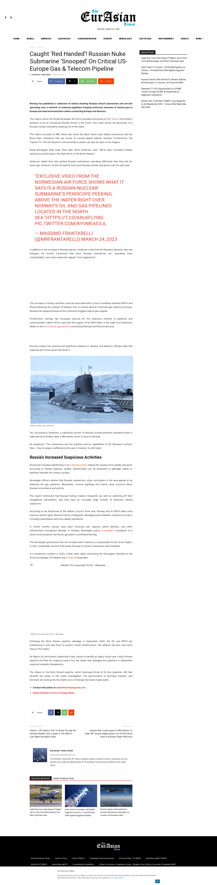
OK (157, 881)
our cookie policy (117, 878)
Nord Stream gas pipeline (57, 326)
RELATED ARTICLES (40, 778)
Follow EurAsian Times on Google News (53, 692)
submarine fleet (78, 465)
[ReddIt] (71, 712)
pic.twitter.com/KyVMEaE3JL (71, 223)
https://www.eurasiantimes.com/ (62, 755)
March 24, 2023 (99, 239)
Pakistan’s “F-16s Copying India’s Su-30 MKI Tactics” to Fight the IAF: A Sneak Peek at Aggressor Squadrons (161, 91)
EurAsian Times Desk (41, 74)
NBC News (112, 119)
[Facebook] (6, 18)
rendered (71, 557)
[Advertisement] (81, 94)
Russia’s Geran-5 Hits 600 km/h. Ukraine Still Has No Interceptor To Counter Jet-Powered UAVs (114, 812)
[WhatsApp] (64, 712)
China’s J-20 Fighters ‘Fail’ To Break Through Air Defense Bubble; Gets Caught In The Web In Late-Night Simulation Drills (53, 733)
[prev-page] (31, 821)
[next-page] (36, 821)
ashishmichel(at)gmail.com (71, 687)
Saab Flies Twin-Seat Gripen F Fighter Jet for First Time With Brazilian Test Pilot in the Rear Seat (45, 812)
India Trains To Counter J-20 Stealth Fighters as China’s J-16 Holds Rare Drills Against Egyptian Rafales (80, 812)
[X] (11, 18)
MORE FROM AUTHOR (63, 778)
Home (32, 47)
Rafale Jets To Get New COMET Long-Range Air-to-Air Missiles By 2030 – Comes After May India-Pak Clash (164, 104)
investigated (107, 530)
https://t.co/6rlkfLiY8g (74, 217)
